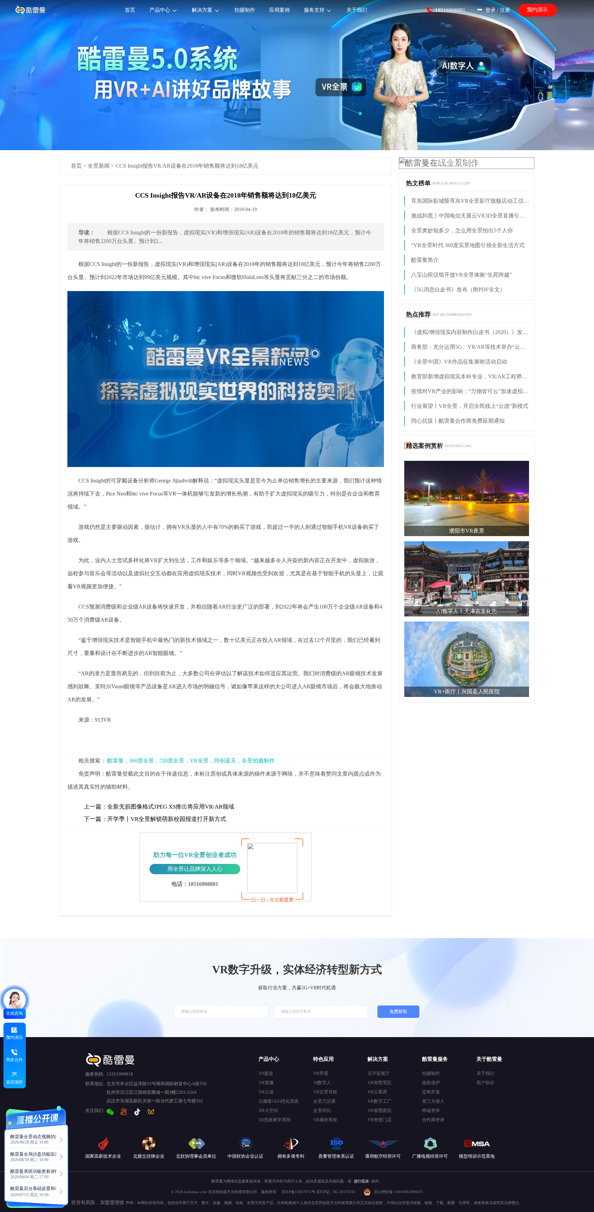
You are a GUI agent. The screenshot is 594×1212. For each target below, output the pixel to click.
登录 (490, 10)
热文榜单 (418, 183)
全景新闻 (99, 166)
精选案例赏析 (424, 445)
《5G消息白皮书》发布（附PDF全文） (458, 289)
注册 (505, 10)
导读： (86, 232)
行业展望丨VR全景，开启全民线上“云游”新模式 (469, 406)
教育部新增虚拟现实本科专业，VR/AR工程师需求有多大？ (470, 376)
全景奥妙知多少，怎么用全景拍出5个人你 (462, 230)
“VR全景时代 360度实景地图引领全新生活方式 (468, 245)
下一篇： (95, 819)
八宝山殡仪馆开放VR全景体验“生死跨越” (461, 275)
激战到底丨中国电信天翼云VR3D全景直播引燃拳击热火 (470, 216)
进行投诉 (361, 1181)
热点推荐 (418, 314)
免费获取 (398, 1011)
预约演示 (537, 9)
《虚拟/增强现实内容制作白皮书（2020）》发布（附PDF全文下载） (470, 332)
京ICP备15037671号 (299, 1192)
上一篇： (95, 806)
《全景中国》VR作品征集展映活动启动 (459, 362)
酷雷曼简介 (425, 260)
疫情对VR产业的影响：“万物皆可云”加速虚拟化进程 (470, 391)
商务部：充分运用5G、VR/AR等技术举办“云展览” (470, 347)
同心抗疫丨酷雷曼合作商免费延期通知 (458, 421)
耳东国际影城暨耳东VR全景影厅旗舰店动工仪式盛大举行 (470, 201)
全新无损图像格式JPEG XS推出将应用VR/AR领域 (159, 806)
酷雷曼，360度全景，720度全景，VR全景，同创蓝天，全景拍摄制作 (191, 761)
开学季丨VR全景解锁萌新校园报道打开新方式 (155, 819)
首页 (76, 166)
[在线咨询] (14, 1000)
